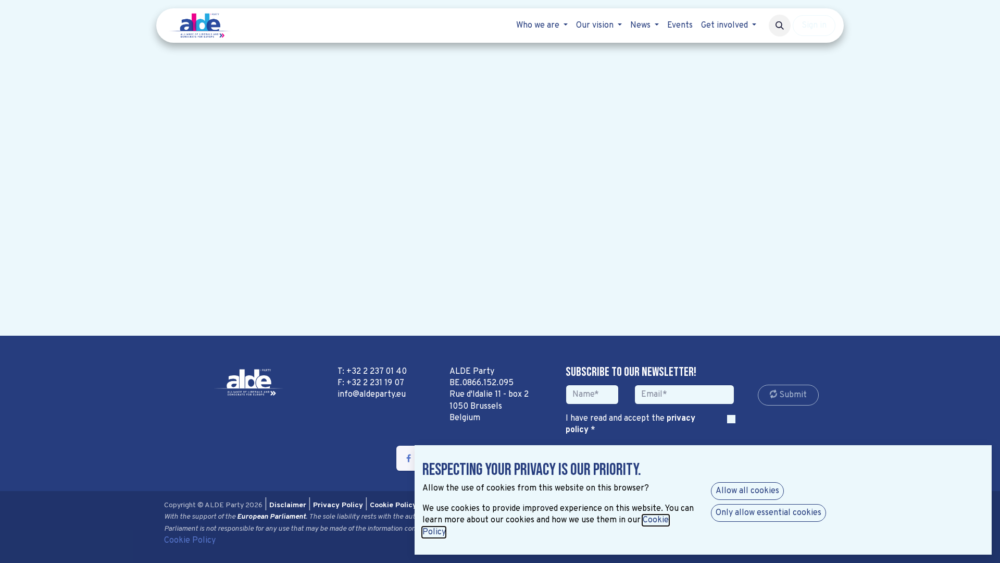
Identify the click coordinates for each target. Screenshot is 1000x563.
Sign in (814, 25)
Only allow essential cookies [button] (768, 513)
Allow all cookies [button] (747, 491)
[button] (780, 25)
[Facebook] (408, 458)
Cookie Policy (190, 540)
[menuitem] (542, 25)
